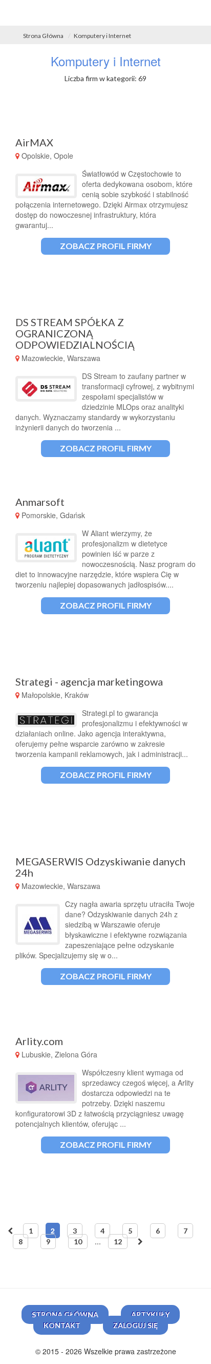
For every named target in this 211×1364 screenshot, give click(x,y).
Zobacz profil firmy (106, 246)
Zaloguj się (135, 1325)
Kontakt (62, 1325)
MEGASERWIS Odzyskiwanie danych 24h (100, 867)
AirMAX (34, 142)
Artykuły (150, 1314)
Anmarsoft (40, 502)
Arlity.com (39, 1041)
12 (118, 1241)
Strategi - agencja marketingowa (89, 681)
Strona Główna (43, 36)
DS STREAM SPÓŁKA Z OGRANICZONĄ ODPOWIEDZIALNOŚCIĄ (75, 333)
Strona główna (65, 1314)
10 (78, 1241)
